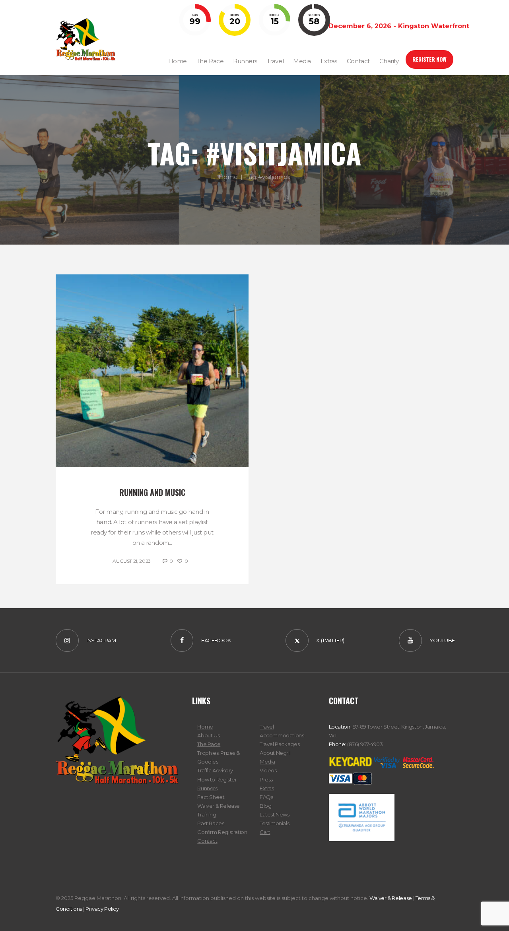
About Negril (275, 753)
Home (228, 177)
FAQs (266, 797)
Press (266, 779)
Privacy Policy (102, 909)
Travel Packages (279, 744)
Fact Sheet (210, 797)
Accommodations (282, 735)
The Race (208, 744)
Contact (207, 841)
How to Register (217, 779)
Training (206, 814)
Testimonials (274, 823)
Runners (207, 788)
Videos (268, 770)
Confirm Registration (222, 832)
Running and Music (152, 492)
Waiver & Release (218, 806)
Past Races (210, 823)
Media (267, 761)
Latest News (274, 814)
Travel (267, 726)
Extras (267, 788)
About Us (208, 735)
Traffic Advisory (215, 770)
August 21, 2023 (132, 561)
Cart (265, 832)
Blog (265, 806)
